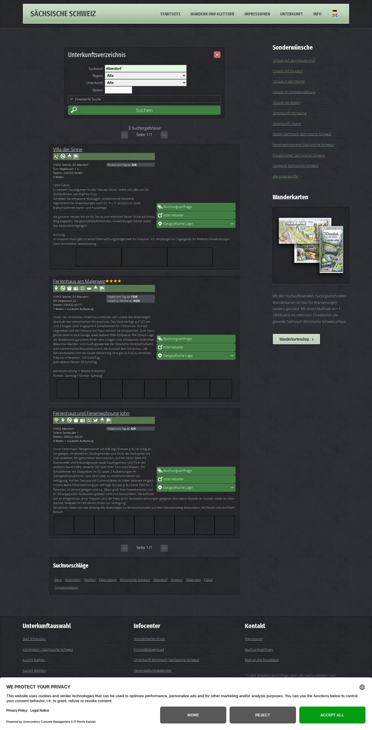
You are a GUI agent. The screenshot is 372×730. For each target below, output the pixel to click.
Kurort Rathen (34, 659)
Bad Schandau (34, 638)
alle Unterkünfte (285, 176)
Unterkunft (291, 13)
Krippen (177, 579)
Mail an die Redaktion (262, 659)
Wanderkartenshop (294, 339)
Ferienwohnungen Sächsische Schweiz (303, 144)
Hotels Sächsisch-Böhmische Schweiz (302, 133)
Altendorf (160, 579)
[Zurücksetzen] (217, 54)
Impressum (254, 638)
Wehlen (90, 579)
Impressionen (257, 13)
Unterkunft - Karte (287, 123)
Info (317, 13)
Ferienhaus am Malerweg (79, 281)
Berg (58, 579)
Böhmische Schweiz (135, 579)
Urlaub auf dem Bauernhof (294, 60)
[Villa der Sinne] (196, 175)
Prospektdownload (149, 649)
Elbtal (208, 579)
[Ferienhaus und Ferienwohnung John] (196, 439)
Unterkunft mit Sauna (289, 112)
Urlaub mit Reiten (286, 102)
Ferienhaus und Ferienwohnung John (91, 413)
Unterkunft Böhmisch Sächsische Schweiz (166, 659)
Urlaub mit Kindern (288, 70)
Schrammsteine (66, 587)
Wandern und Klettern (212, 13)
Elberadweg (108, 579)
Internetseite (173, 215)
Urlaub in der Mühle (288, 81)
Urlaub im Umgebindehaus (294, 91)
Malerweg (193, 579)
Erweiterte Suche (88, 99)
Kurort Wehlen (34, 670)
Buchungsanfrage (177, 206)
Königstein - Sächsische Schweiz (48, 649)
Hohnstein (73, 579)
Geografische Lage (178, 223)
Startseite (170, 13)
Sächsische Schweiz (63, 14)
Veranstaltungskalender (153, 670)
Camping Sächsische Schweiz (295, 165)
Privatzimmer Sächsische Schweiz (299, 155)
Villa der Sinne (67, 149)
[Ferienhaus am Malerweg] (196, 307)
